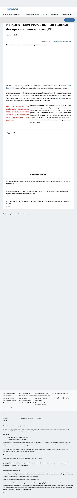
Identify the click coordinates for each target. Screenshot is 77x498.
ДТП (15, 35)
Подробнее (35, 476)
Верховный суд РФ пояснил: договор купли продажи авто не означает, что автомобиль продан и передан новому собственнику (37, 193)
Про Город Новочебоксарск (42, 395)
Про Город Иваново (24, 393)
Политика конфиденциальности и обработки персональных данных (21, 479)
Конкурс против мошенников (11, 14)
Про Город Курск (7, 395)
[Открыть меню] (4, 9)
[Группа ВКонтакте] (53, 398)
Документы (6, 402)
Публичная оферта (8, 407)
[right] (75, 14)
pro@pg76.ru (27, 437)
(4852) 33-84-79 (16, 439)
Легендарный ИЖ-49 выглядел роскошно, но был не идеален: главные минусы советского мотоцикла (38, 183)
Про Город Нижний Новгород (27, 395)
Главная (5, 420)
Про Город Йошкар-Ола (41, 393)
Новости (39, 418)
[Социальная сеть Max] (67, 398)
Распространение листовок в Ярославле (13, 454)
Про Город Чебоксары (41, 398)
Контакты (5, 418)
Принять (69, 20)
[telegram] (15, 132)
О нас (38, 414)
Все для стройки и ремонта (51, 14)
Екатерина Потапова (62, 41)
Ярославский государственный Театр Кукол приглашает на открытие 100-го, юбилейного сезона (37, 203)
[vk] (8, 132)
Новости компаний (8, 414)
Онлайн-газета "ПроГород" (26, 402)
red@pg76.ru (24, 439)
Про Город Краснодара (25, 400)
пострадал (60, 98)
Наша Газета (38, 400)
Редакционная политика (26, 418)
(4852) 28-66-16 (19, 437)
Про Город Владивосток (9, 400)
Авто (9, 35)
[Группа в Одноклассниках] (58, 398)
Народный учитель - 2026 (31, 14)
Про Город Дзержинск (9, 393)
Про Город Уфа (23, 398)
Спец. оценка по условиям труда (11, 470)
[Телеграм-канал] (62, 398)
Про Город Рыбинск (8, 398)
